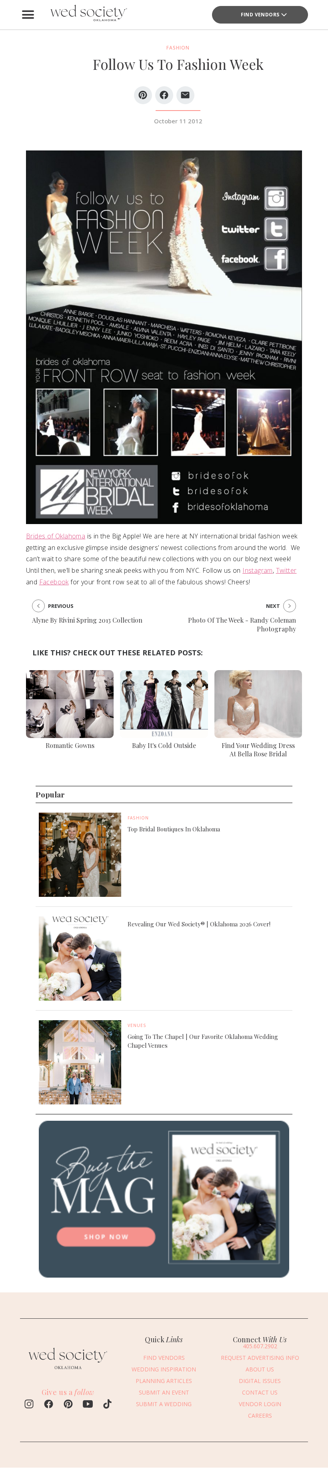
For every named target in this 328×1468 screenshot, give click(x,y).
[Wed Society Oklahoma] (88, 15)
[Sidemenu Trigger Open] (28, 15)
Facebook (54, 582)
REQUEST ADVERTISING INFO (260, 1357)
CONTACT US (260, 1392)
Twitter (286, 570)
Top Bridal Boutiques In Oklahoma (174, 829)
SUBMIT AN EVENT (164, 1392)
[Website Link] (68, 1371)
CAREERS (260, 1415)
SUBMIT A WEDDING (164, 1404)
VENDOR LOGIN (260, 1404)
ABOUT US (260, 1369)
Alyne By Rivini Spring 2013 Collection (87, 620)
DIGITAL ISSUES (260, 1381)
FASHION (178, 47)
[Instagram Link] (29, 1405)
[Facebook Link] (48, 1405)
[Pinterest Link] (68, 1405)
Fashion (138, 818)
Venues (137, 1025)
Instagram (257, 570)
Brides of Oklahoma (55, 536)
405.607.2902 (260, 1346)
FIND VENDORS (260, 14)
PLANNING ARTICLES (164, 1381)
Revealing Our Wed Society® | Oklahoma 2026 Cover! (199, 924)
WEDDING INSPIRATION (164, 1369)
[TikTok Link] (107, 1405)
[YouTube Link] (88, 1405)
